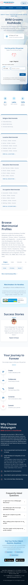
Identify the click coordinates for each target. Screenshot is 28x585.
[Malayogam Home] (7, 3)
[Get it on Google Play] (9, 560)
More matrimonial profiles (10, 274)
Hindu (4, 268)
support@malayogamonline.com (14, 577)
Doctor (4, 195)
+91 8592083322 (16, 575)
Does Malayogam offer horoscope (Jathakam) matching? (12, 508)
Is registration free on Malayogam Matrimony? (12, 501)
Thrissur (3, 7)
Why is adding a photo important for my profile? (13, 522)
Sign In (24, 3)
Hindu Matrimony (7, 121)
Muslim (20, 268)
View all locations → (9, 154)
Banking (5, 203)
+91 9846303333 (9, 575)
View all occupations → (10, 206)
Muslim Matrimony (7, 124)
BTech (4, 173)
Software (5, 200)
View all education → (9, 179)
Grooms (14, 140)
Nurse (4, 198)
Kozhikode (19, 7)
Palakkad (5, 148)
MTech (4, 170)
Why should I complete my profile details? (12, 515)
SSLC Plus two (6, 168)
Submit (22, 74)
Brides (9, 140)
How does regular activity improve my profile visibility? (13, 529)
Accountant (5, 193)
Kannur (11, 7)
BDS (4, 175)
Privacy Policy (23, 80)
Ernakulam (5, 150)
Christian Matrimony (8, 126)
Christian (12, 268)
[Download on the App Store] (20, 560)
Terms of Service (20, 79)
